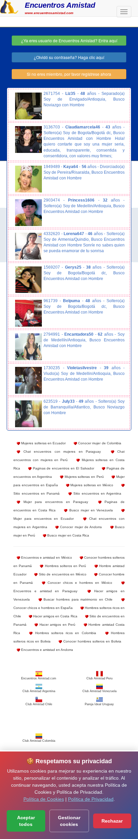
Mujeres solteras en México (91, 485)
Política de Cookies (43, 799)
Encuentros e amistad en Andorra (46, 650)
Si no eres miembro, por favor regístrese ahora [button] (69, 74)
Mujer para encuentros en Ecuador (43, 518)
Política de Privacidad (91, 799)
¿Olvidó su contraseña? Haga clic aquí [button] (69, 57)
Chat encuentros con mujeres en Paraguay (60, 451)
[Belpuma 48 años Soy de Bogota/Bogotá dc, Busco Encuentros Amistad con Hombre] (28, 313)
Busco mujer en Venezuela (90, 510)
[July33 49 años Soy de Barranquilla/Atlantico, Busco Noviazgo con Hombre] (28, 413)
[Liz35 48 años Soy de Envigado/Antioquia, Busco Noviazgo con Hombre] (28, 106)
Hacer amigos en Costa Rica (54, 616)
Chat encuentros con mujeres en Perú (69, 456)
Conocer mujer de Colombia (99, 443)
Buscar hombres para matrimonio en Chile (77, 599)
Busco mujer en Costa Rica (67, 535)
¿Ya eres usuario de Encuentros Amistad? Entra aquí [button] (69, 40)
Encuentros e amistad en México (46, 557)
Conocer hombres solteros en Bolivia (91, 641)
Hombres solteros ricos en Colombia (64, 633)
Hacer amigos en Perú (56, 624)
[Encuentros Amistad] (9, 6)
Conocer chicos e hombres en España (43, 608)
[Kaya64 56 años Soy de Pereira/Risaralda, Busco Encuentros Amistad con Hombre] (28, 179)
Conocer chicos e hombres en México (78, 582)
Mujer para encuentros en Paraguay (54, 502)
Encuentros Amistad (60, 5)
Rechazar (112, 821)
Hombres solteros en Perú (64, 566)
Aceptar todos (26, 821)
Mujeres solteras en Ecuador (43, 443)
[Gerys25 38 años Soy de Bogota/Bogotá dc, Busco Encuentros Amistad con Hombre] (28, 279)
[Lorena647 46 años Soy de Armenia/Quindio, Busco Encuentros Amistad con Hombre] (28, 246)
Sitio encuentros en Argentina (97, 493)
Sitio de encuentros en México (62, 574)
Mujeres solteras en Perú (83, 477)
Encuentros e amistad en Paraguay (45, 591)
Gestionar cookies (69, 821)
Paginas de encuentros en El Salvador (62, 468)
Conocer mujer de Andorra (80, 527)
